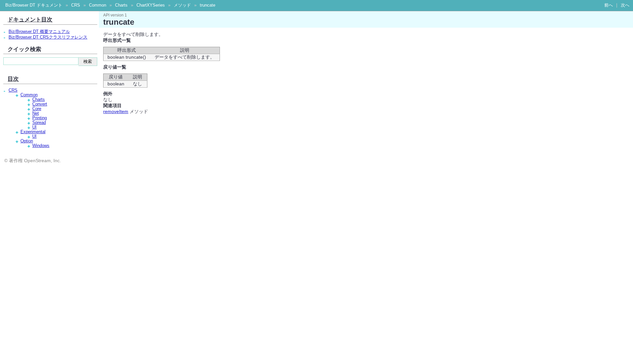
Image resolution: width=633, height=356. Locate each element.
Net (35, 113)
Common (97, 5)
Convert (39, 104)
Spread (39, 122)
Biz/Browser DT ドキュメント (33, 5)
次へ (625, 5)
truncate (207, 5)
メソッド (182, 5)
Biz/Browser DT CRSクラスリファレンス (48, 37)
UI (34, 127)
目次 (13, 78)
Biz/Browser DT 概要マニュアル (39, 31)
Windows (40, 145)
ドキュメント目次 (30, 19)
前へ (608, 5)
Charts (121, 5)
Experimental (32, 132)
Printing (39, 118)
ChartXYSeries (150, 5)
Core (36, 108)
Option (26, 141)
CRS (75, 5)
